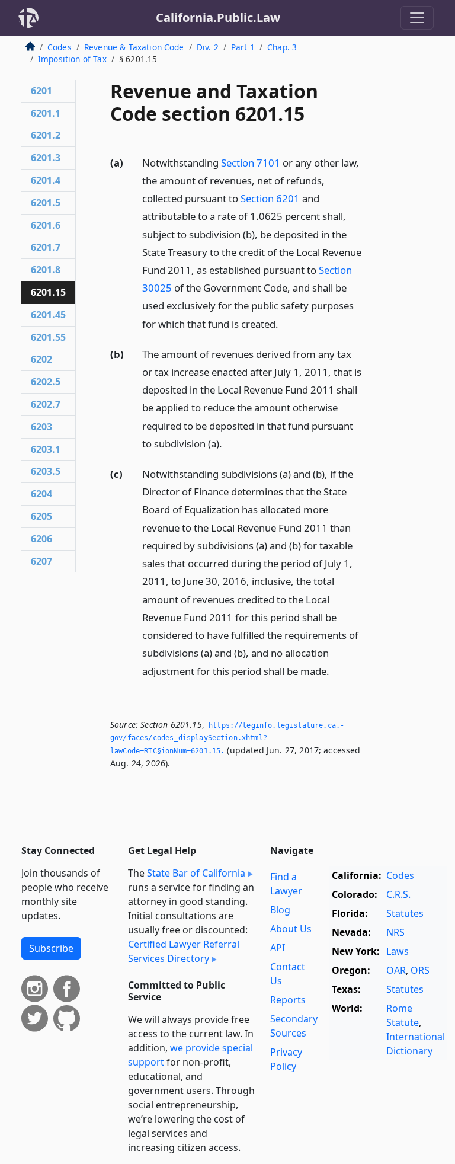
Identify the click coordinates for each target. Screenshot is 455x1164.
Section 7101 (250, 163)
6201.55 (48, 337)
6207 (41, 561)
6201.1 (45, 113)
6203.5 (45, 471)
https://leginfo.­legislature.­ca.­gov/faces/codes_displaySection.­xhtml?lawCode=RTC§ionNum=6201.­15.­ (227, 738)
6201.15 (48, 292)
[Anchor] (285, 323)
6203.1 (45, 449)
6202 (41, 359)
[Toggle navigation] (417, 18)
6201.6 (45, 225)
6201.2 (45, 135)
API (277, 947)
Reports (288, 999)
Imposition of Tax (72, 59)
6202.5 (45, 381)
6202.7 (45, 404)
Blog (280, 909)
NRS (395, 932)
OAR (396, 970)
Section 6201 (270, 198)
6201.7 (45, 247)
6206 (41, 538)
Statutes (405, 913)
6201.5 (45, 202)
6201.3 (45, 157)
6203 (41, 426)
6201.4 (45, 180)
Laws (397, 951)
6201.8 (45, 269)
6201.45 (48, 314)
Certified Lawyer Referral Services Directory (183, 951)
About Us (291, 928)
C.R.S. (398, 894)
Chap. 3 (282, 47)
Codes (59, 47)
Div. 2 (208, 47)
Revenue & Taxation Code (134, 47)
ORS (420, 970)
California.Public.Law (218, 17)
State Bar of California (196, 873)
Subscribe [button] (51, 948)
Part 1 (243, 47)
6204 (41, 493)
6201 (41, 90)
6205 (41, 516)
